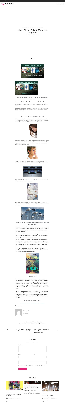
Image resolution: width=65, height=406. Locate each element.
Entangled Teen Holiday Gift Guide (30, 386)
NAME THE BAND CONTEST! (47, 395)
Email (34, 354)
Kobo (32, 303)
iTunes (28, 303)
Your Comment (20, 345)
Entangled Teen (27, 311)
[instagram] (6, 1)
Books (32, 385)
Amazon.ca (42, 303)
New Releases (8, 392)
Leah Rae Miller (16, 391)
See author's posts (26, 313)
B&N (26, 303)
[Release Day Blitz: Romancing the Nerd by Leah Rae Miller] (14, 385)
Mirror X (29, 323)
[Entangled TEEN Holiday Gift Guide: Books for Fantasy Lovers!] (32, 382)
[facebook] (2, 1)
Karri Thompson (33, 27)
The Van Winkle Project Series (40, 323)
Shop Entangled (58, 4)
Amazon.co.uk (36, 303)
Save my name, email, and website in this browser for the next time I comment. (32, 365)
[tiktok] (8, 1)
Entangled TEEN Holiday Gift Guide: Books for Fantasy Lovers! (32, 388)
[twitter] (4, 1)
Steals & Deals (40, 27)
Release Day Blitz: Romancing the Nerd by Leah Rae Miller (13, 395)
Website (19, 360)
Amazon (22, 303)
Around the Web (25, 27)
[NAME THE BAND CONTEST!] (50, 386)
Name (19, 354)
